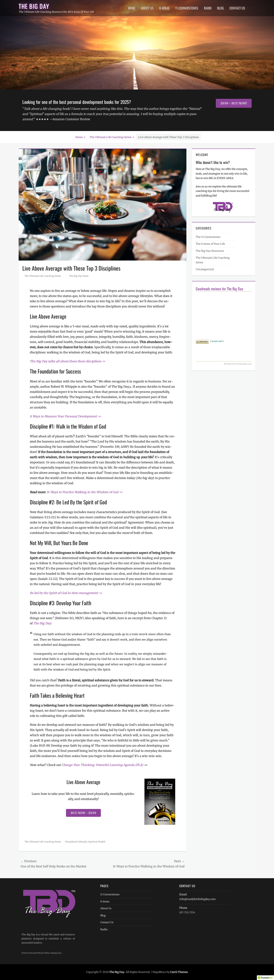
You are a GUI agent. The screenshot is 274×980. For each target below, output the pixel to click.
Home (131, 8)
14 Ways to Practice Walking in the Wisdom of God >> (85, 492)
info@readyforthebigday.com (197, 899)
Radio (208, 8)
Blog (220, 8)
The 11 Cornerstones (208, 237)
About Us (147, 8)
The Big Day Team (79, 275)
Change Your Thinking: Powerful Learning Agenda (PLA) (102, 765)
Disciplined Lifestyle (76, 841)
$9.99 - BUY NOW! (234, 103)
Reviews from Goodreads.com (238, 363)
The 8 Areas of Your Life (210, 243)
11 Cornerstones (186, 8)
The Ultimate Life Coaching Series (111, 137)
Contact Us (237, 8)
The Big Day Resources (210, 251)
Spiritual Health (96, 841)
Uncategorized (205, 269)
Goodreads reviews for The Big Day (219, 288)
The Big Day (34, 6)
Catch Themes (179, 972)
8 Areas (164, 8)
